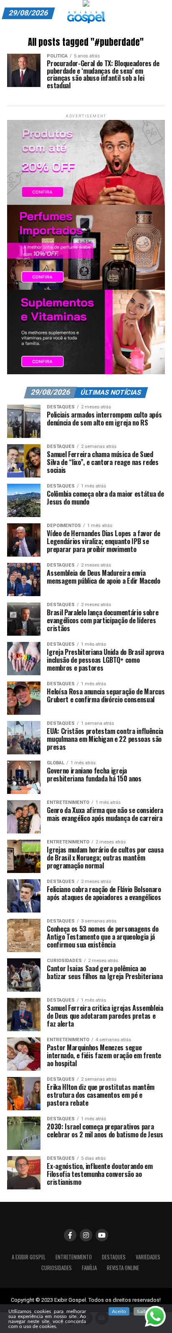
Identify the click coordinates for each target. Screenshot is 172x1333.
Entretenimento (74, 1257)
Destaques (114, 1257)
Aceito (119, 1311)
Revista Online (123, 1268)
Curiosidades (56, 1268)
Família (89, 1268)
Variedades (148, 1257)
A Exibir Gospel (29, 1257)
